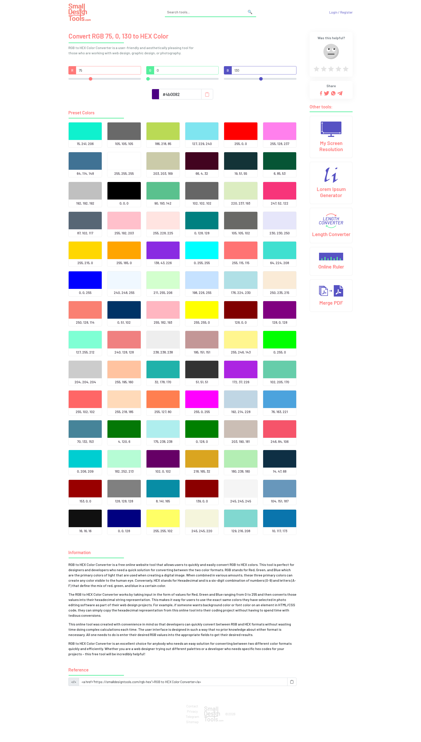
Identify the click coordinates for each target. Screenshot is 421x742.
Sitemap (192, 722)
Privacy (192, 711)
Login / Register (341, 12)
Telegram (192, 716)
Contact (192, 706)
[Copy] (207, 94)
